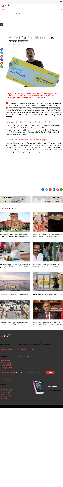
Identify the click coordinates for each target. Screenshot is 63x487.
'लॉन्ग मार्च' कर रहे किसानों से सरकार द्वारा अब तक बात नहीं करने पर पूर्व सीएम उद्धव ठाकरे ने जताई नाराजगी (47, 200)
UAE (21, 13)
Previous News (8, 198)
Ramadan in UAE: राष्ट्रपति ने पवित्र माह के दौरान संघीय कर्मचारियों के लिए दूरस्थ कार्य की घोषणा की (15, 200)
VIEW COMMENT (16, 183)
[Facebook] (16, 356)
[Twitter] (20, 356)
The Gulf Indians (8, 406)
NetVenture (59, 406)
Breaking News (13, 13)
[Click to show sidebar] (1, 24)
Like (20, 44)
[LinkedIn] (24, 356)
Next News (55, 198)
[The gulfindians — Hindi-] (6, 6)
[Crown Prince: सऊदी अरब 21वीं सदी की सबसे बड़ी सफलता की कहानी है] (48, 281)
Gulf (18, 13)
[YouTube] (28, 356)
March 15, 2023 (12, 44)
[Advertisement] (36, 24)
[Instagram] (31, 356)
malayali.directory (54, 390)
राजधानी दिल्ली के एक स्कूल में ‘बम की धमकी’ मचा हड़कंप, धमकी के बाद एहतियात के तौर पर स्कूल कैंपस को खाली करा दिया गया (14, 323)
